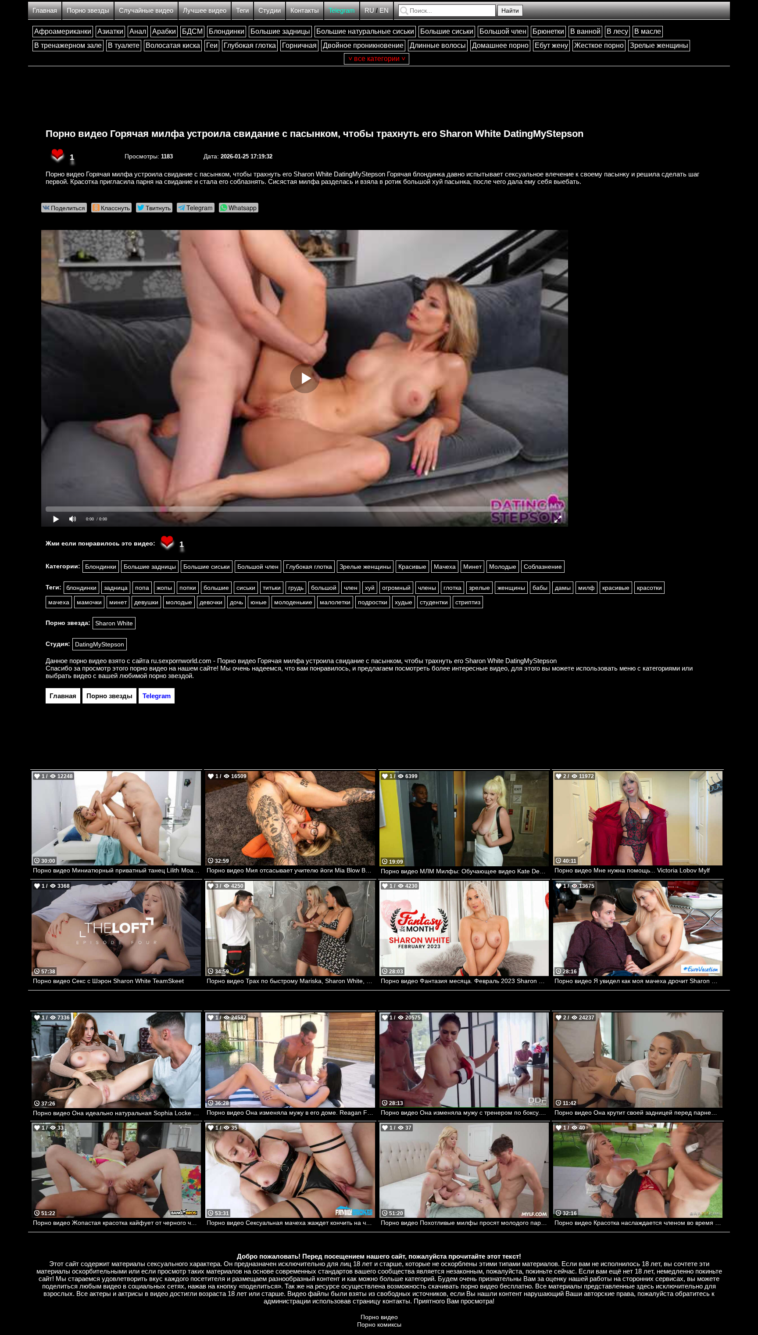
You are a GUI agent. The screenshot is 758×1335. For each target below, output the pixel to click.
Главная (44, 10)
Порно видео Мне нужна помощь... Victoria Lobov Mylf (632, 870)
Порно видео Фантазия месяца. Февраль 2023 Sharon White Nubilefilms (465, 980)
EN (384, 10)
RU (369, 10)
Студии (269, 10)
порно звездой (170, 675)
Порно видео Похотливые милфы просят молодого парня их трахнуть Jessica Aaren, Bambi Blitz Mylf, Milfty (465, 1222)
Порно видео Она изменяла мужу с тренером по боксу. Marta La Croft (465, 1112)
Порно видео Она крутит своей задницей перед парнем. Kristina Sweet (638, 1112)
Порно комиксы (379, 1324)
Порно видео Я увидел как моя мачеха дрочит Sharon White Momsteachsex (638, 980)
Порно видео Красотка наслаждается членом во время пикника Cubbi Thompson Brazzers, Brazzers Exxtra (638, 1222)
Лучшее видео (204, 10)
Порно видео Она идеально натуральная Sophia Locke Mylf (117, 1112)
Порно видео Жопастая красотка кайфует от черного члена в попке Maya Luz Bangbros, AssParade (117, 1222)
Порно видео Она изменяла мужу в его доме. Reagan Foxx (291, 1112)
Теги (242, 10)
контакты (396, 1301)
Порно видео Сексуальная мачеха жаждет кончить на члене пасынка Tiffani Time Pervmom (291, 1222)
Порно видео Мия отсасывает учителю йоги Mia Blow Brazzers (291, 870)
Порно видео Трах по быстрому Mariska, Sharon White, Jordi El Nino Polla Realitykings (291, 980)
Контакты (304, 10)
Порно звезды (88, 10)
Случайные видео (146, 10)
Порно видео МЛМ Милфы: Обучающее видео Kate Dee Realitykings (465, 871)
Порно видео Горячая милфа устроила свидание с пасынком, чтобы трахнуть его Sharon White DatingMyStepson (314, 133)
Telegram (342, 10)
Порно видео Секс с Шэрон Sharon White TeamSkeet (108, 980)
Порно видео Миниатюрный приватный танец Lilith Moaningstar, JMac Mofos (117, 870)
